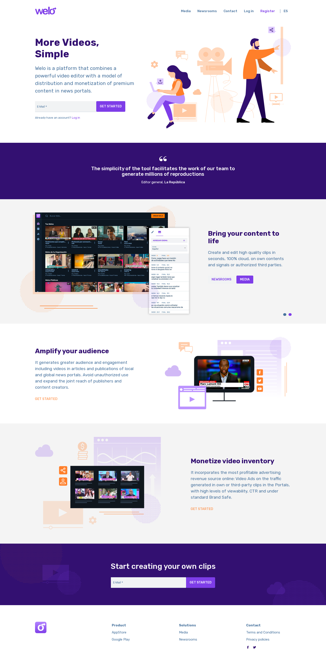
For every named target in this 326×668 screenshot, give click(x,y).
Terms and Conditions (263, 632)
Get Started (46, 399)
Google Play (121, 639)
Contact (230, 11)
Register (267, 11)
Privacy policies (257, 639)
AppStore (119, 632)
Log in (249, 11)
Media (186, 11)
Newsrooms (207, 11)
